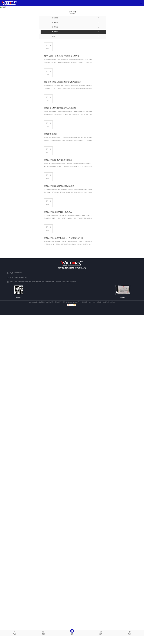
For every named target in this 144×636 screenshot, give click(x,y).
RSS (90, 302)
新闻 (100, 634)
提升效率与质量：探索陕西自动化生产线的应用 (62, 82)
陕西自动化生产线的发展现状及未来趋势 (60, 108)
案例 (43, 634)
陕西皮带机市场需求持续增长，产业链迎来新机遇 (63, 238)
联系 (129, 634)
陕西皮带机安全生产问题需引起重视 (58, 160)
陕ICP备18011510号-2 (74, 302)
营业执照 (122, 297)
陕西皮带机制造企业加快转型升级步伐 (59, 186)
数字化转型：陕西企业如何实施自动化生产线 (61, 56)
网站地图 (84, 302)
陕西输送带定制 (50, 134)
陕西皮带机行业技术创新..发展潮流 (58, 212)
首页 (72, 634)
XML (94, 302)
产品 (14, 634)
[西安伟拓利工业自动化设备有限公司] (9, 3)
